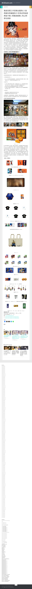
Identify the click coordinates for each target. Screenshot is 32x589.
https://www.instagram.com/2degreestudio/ (12, 317)
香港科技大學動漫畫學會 (5, 581)
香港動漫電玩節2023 (4, 570)
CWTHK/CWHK (4, 539)
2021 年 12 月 (3, 419)
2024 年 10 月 (3, 387)
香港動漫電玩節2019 (4, 566)
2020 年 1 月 (3, 438)
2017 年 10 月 (3, 464)
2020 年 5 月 (3, 436)
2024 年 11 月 (3, 386)
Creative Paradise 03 (4, 535)
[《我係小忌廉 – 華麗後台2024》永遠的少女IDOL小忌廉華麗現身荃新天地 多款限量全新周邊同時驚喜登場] (24, 332)
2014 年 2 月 (3, 505)
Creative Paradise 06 (4, 538)
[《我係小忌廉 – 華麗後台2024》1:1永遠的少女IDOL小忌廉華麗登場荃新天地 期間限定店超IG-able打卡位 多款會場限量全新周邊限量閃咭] (16, 332)
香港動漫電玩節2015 (4, 562)
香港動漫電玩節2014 (4, 561)
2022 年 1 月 (3, 418)
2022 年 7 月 (3, 412)
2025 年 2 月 (3, 383)
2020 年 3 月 (3, 437)
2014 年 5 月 (3, 502)
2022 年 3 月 (3, 416)
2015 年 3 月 (3, 492)
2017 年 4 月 (3, 468)
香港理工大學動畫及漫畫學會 (6, 580)
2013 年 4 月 (3, 515)
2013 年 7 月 (3, 512)
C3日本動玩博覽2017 (4, 531)
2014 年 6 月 (3, 501)
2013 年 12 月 (3, 507)
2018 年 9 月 (3, 453)
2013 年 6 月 (3, 513)
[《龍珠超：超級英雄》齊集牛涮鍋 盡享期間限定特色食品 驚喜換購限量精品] (7, 332)
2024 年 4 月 (3, 393)
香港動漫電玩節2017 (4, 564)
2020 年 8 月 (3, 434)
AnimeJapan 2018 (4, 523)
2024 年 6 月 (3, 391)
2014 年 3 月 (3, 504)
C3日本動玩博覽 (4, 526)
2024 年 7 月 (3, 390)
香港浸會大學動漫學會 (5, 579)
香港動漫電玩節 (4, 559)
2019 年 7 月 (3, 443)
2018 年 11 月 (3, 451)
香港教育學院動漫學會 (5, 578)
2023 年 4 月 (3, 403)
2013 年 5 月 (3, 514)
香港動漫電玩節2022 (4, 569)
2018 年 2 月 (3, 460)
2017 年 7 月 (3, 466)
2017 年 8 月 (3, 465)
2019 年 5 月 (3, 445)
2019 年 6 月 (3, 444)
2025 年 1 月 (3, 384)
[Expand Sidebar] (1, 7)
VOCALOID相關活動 (4, 542)
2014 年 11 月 (3, 496)
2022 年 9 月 (3, 410)
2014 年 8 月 (3, 499)
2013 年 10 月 (3, 509)
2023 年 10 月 (3, 399)
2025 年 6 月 (3, 379)
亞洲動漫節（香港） (4, 544)
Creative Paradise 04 (4, 536)
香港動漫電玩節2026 (4, 573)
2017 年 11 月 (3, 463)
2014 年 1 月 (3, 506)
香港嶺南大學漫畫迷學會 (5, 577)
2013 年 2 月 (3, 517)
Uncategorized (3, 541)
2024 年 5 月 (3, 392)
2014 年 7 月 (3, 500)
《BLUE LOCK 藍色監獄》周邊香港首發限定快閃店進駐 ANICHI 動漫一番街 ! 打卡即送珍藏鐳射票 (23, 353)
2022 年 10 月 (3, 409)
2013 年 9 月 (3, 510)
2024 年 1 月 (3, 396)
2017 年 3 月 (3, 469)
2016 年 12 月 (3, 472)
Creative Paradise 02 (4, 534)
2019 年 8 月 (3, 442)
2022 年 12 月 (3, 407)
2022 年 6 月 (3, 413)
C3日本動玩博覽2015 (4, 529)
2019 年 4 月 (3, 446)
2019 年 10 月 (3, 440)
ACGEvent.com (7, 3)
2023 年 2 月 (3, 405)
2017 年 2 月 (3, 470)
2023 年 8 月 (3, 400)
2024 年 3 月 (3, 394)
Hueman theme (12, 587)
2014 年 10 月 (3, 497)
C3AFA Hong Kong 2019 (5, 525)
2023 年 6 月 (3, 402)
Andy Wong (6, 20)
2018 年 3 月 (3, 459)
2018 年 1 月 (3, 461)
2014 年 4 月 (3, 503)
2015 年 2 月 (3, 493)
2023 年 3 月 (3, 404)
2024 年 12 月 (3, 385)
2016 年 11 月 (3, 473)
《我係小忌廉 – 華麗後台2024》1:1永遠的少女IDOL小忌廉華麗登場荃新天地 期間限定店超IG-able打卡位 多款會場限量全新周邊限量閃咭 (16, 337)
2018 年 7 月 (3, 455)
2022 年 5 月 (3, 414)
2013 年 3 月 (3, 516)
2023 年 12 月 (3, 397)
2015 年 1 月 (3, 494)
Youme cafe (3, 543)
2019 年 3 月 (3, 447)
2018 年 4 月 (3, 458)
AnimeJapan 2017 (4, 522)
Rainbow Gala (3, 540)
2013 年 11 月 (3, 508)
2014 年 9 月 (3, 498)
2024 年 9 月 (3, 388)
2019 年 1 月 (3, 449)
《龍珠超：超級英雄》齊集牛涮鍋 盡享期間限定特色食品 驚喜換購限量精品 (8, 336)
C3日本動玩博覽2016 (4, 530)
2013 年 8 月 (3, 511)
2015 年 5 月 (3, 490)
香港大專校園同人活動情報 (5, 576)
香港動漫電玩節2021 (4, 568)
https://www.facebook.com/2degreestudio (12, 316)
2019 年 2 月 (3, 448)
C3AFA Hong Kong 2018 (5, 524)
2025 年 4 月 (3, 381)
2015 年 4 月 (3, 491)
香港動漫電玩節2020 (4, 567)
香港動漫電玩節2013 (4, 560)
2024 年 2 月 (3, 395)
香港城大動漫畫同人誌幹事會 (6, 574)
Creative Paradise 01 (4, 533)
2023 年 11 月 (3, 398)
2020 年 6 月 (3, 435)
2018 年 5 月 (3, 457)
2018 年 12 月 (3, 450)
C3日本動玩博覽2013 (4, 527)
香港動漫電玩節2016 (4, 563)
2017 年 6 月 (3, 467)
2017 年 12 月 (3, 462)
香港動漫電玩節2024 (4, 571)
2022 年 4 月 (3, 415)
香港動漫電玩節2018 (4, 565)
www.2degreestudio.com (10, 315)
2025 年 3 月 (3, 382)
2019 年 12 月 (3, 439)
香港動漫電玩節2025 (4, 572)
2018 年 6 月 (3, 456)
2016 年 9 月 (3, 475)
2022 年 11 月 (3, 408)
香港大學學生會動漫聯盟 (5, 575)
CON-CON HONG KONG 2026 (5, 532)
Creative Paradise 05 (4, 537)
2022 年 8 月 (3, 411)
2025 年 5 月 (3, 380)
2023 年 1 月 (3, 406)
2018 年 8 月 (3, 454)
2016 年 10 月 (3, 474)
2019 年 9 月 (3, 441)
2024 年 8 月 (3, 389)
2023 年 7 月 (3, 401)
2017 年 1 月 (3, 471)
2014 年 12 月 (3, 495)
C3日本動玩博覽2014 (4, 528)
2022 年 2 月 (3, 417)
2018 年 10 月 (3, 452)
